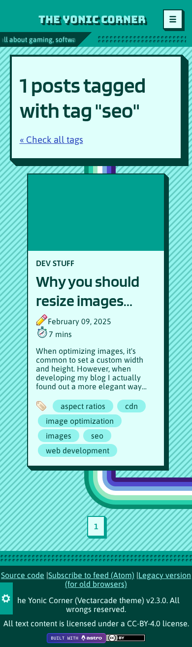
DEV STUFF (55, 263)
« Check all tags (51, 140)
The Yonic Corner (92, 19)
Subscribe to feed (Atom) (91, 575)
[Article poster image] (96, 212)
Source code (22, 575)
